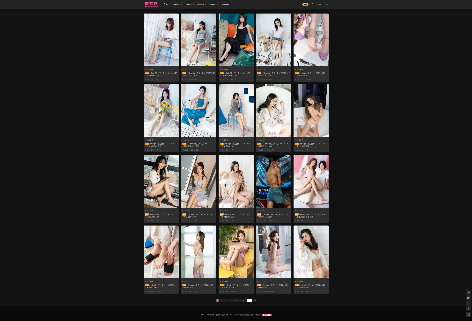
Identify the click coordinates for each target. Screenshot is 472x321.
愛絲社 (151, 4)
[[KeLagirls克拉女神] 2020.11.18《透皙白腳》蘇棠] (236, 181)
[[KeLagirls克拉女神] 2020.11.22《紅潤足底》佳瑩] (161, 181)
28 (235, 300)
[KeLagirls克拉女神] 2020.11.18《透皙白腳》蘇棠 (235, 215)
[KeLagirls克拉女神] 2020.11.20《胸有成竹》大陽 (197, 215)
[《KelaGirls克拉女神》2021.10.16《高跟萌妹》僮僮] (161, 40)
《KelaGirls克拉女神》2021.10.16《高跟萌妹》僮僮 (161, 74)
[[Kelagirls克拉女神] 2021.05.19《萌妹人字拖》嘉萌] (161, 110)
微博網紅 (201, 4)
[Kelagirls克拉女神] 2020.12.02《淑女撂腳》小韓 (235, 145)
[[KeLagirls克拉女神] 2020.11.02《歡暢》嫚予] (198, 252)
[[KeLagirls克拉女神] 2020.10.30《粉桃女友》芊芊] (273, 252)
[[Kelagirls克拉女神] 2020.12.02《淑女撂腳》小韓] (236, 110)
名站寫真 (189, 4)
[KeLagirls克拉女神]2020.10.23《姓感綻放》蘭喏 (310, 286)
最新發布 (225, 4)
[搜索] (313, 4)
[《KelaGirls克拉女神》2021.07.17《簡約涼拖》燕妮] (273, 40)
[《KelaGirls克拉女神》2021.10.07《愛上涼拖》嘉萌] (198, 40)
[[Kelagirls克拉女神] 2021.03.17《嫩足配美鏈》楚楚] (198, 110)
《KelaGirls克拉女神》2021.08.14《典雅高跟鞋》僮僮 (235, 74)
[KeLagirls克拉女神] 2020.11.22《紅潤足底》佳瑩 (160, 215)
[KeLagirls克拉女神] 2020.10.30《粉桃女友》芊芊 (272, 286)
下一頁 (242, 300)
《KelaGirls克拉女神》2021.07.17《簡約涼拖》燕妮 (273, 74)
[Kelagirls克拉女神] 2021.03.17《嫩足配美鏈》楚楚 (197, 145)
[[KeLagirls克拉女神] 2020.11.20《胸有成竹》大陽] (198, 181)
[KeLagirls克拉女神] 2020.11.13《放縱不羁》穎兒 (272, 215)
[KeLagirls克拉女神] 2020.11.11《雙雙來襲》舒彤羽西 (310, 215)
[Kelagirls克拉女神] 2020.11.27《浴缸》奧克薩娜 (310, 145)
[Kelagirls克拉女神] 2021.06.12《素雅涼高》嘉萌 (310, 74)
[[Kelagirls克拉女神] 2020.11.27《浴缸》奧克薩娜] (311, 110)
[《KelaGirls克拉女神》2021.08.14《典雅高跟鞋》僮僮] (236, 40)
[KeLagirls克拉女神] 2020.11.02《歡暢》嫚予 (197, 286)
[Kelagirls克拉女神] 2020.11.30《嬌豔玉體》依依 (272, 145)
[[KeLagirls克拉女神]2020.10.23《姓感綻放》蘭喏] (311, 252)
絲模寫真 (177, 4)
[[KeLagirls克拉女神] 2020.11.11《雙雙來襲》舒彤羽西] (311, 181)
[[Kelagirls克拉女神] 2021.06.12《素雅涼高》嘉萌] (311, 40)
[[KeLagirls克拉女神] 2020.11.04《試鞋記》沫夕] (161, 252)
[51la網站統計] (267, 315)
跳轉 (254, 300)
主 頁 (167, 4)
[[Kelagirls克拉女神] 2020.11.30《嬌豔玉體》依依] (273, 110)
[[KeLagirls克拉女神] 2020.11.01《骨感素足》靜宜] (236, 252)
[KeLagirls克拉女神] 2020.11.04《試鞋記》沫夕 (160, 286)
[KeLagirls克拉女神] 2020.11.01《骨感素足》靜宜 (235, 286)
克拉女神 (150, 69)
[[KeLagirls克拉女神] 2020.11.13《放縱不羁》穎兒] (273, 181)
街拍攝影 (213, 4)
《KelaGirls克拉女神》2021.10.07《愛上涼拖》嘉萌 (198, 74)
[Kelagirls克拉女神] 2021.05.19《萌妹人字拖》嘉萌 (160, 145)
